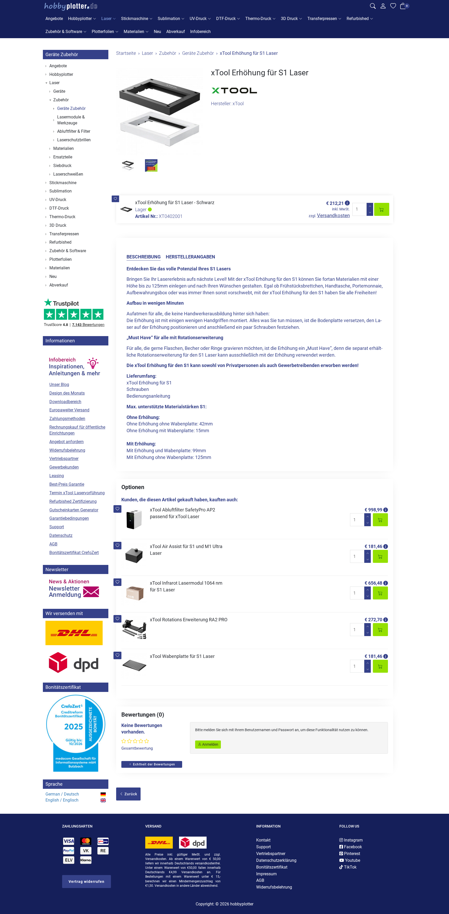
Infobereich (200, 31)
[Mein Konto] (383, 7)
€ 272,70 (373, 619)
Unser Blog (59, 384)
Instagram (353, 840)
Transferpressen (322, 18)
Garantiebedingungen (69, 518)
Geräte (59, 91)
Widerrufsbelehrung (67, 450)
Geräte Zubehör (61, 54)
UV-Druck (198, 18)
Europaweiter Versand (69, 410)
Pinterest (351, 853)
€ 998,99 (373, 509)
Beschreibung (144, 256)
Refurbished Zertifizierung (73, 501)
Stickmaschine (134, 18)
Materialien (134, 31)
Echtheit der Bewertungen (153, 764)
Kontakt (263, 840)
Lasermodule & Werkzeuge (71, 120)
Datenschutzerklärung (276, 860)
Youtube (352, 860)
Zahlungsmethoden (67, 418)
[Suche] (373, 7)
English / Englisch (61, 800)
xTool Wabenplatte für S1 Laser (182, 656)
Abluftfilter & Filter (73, 131)
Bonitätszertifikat (271, 867)
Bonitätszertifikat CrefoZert (74, 552)
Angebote (54, 18)
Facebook (352, 846)
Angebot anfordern (66, 441)
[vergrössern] (160, 112)
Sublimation (169, 18)
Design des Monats (67, 393)
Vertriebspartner (63, 458)
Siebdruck (62, 165)
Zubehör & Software (63, 31)
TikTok (349, 867)
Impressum (266, 873)
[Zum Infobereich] (74, 364)
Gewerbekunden (64, 467)
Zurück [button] (130, 794)
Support (56, 526)
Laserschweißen (68, 174)
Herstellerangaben (190, 256)
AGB (53, 544)
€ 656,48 (373, 583)
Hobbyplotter (80, 18)
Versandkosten (333, 215)
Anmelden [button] (209, 744)
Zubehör (61, 99)
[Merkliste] (393, 7)
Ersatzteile (62, 157)
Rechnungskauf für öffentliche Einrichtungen (77, 430)
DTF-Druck (226, 18)
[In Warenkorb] (381, 209)
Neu (157, 31)
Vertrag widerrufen (86, 881)
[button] (115, 198)
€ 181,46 (373, 546)
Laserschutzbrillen (74, 139)
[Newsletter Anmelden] (75, 589)
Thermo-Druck (258, 18)
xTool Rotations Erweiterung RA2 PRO (188, 619)
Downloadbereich (65, 401)
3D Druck (289, 18)
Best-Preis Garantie (66, 484)
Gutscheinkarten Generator (73, 510)
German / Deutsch (62, 794)
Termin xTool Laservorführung (77, 492)
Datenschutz (60, 535)
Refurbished (358, 18)
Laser (106, 18)
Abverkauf (175, 31)
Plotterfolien (103, 31)
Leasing (56, 475)
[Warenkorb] (403, 7)
